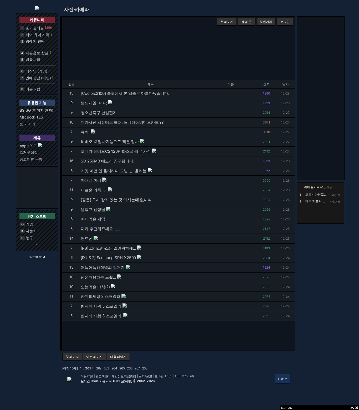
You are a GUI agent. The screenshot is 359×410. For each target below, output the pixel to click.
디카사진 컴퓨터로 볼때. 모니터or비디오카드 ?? (122, 122)
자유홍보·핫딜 (36, 53)
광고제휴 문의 (31, 159)
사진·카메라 (76, 9)
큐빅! (85, 132)
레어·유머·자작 (37, 34)
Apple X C (28, 146)
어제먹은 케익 (93, 218)
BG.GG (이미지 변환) (36, 110)
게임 (29, 224)
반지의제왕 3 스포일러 (100, 296)
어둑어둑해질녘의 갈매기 (103, 267)
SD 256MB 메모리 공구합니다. (107, 161)
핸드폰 (86, 238)
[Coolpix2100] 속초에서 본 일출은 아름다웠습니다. (125, 93)
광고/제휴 (102, 376)
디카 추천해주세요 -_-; (100, 228)
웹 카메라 (27, 124)
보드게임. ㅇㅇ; (94, 102)
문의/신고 (145, 376)
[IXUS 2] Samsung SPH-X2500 (108, 257)
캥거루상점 (29, 152)
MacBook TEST (32, 117)
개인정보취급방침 (123, 376)
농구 (29, 237)
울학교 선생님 (93, 209)
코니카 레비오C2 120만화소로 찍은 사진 (116, 151)
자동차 (31, 231)
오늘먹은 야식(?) (95, 286)
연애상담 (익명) (38, 78)
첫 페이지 (226, 22)
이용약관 (87, 376)
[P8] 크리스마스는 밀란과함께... (108, 248)
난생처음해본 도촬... (98, 277)
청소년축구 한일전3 (98, 112)
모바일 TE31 (163, 376)
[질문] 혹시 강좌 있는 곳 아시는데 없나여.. (117, 199)
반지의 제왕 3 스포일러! (101, 315)
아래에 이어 (91, 180)
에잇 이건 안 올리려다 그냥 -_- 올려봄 (113, 170)
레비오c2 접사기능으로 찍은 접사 (110, 141)
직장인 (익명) (36, 71)
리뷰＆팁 (32, 89)
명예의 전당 (35, 41)
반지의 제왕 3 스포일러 (101, 306)
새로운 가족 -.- (94, 189)
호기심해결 (34, 28)
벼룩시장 (32, 59)
